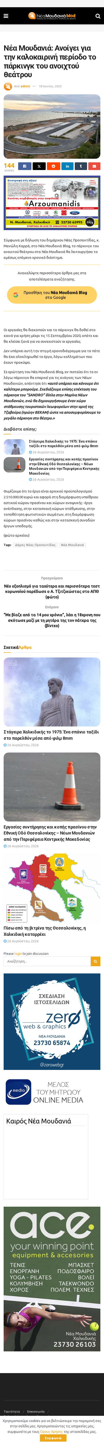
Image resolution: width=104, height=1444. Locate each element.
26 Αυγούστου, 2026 (48, 452)
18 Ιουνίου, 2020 (50, 86)
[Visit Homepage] (52, 16)
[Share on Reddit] (53, 166)
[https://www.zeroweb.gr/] (52, 1021)
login (18, 954)
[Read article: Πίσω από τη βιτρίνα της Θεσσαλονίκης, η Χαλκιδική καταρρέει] (52, 888)
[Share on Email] (94, 166)
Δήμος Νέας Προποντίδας (35, 545)
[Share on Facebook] (24, 166)
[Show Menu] (6, 15)
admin (25, 86)
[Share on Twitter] (39, 166)
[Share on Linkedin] (67, 166)
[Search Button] (98, 15)
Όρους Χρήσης (51, 1432)
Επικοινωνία (36, 1411)
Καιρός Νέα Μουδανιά (38, 1121)
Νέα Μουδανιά (72, 545)
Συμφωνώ (53, 1438)
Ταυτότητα (12, 1411)
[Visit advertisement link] (52, 203)
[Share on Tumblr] (81, 166)
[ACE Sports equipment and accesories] (52, 1278)
